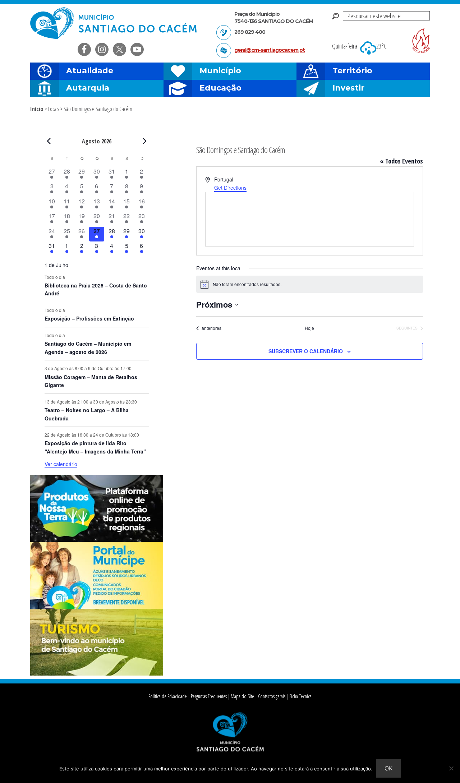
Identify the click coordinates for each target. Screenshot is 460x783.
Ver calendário (61, 464)
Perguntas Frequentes (209, 696)
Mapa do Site (242, 696)
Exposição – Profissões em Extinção (89, 318)
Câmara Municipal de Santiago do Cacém (114, 23)
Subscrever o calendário (305, 351)
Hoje (309, 328)
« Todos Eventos (401, 161)
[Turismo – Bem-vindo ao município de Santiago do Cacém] (96, 673)
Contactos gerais (271, 696)
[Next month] (145, 141)
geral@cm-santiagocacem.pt (269, 50)
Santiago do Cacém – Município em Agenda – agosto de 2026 (88, 347)
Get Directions (230, 187)
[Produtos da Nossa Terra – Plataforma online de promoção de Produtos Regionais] (96, 540)
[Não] (451, 768)
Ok (388, 768)
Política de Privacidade (167, 696)
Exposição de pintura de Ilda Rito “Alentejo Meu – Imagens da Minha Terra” (95, 447)
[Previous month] (49, 141)
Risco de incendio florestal (421, 40)
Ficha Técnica (300, 696)
